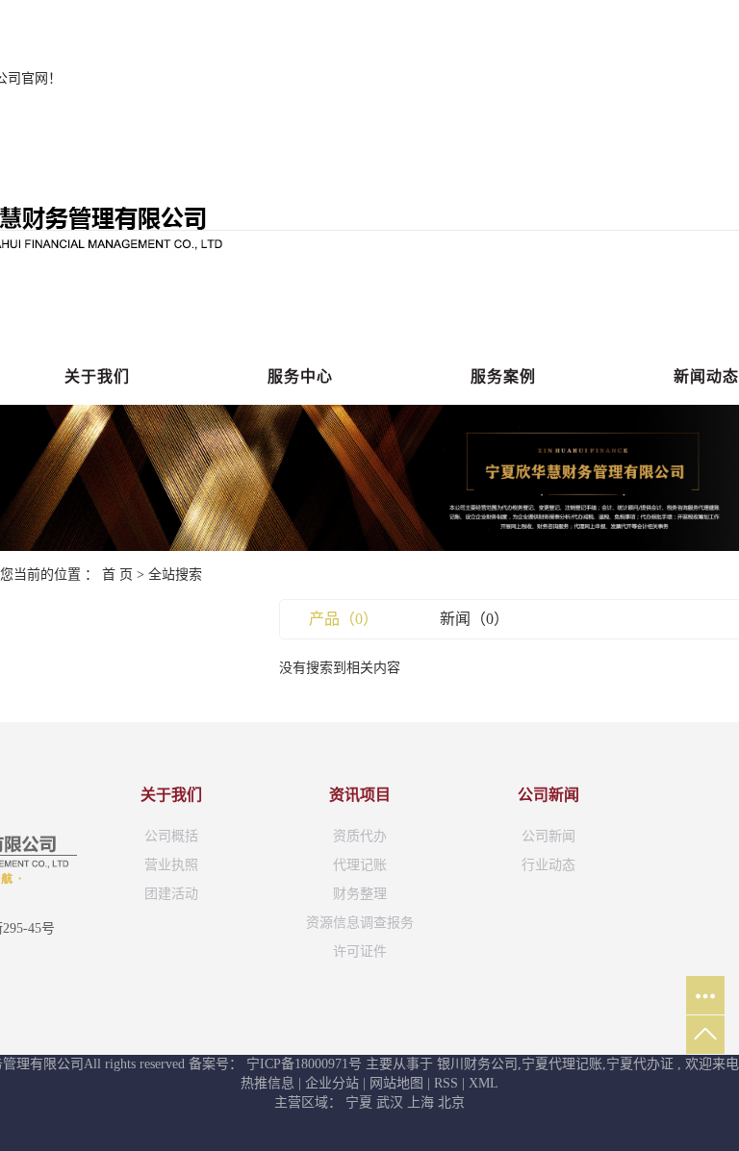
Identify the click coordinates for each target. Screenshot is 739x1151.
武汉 (391, 1102)
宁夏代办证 (640, 1064)
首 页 (117, 574)
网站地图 (398, 1083)
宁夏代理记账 (562, 1064)
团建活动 (171, 894)
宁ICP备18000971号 (304, 1064)
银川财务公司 (477, 1064)
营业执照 (171, 865)
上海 (422, 1102)
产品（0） (343, 619)
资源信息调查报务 (360, 922)
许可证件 (360, 951)
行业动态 (548, 865)
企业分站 (332, 1083)
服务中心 (300, 376)
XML (483, 1083)
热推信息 (267, 1083)
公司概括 (171, 836)
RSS (446, 1083)
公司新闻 (548, 836)
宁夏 (360, 1102)
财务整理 (360, 894)
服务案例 (503, 376)
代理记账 (360, 865)
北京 (451, 1102)
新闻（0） (474, 619)
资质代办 (360, 836)
